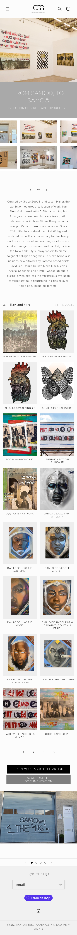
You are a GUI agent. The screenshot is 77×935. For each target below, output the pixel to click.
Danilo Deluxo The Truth (57, 679)
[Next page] (54, 752)
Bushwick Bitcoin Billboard (57, 461)
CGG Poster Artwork (20, 513)
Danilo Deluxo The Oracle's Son (19, 681)
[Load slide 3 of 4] (40, 862)
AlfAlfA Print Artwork (57, 408)
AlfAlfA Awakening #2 (20, 408)
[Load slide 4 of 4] (45, 862)
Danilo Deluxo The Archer (57, 569)
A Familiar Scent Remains (19, 356)
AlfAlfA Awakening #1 (57, 356)
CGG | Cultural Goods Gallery (35, 925)
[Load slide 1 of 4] (32, 862)
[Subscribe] (60, 884)
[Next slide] (46, 190)
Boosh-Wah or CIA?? (19, 459)
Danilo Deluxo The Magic (19, 623)
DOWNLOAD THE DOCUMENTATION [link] (38, 779)
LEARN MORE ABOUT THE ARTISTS (38, 769)
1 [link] (23, 752)
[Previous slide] (30, 190)
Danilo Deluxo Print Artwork (57, 515)
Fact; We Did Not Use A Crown (20, 735)
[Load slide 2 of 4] (36, 862)
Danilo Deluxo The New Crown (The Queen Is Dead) (57, 625)
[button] (7, 9)
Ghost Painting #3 (57, 734)
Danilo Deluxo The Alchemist (19, 569)
